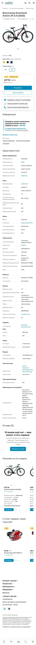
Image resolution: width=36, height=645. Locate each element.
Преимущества (8, 586)
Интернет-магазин (10, 581)
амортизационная (27, 223)
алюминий (24, 184)
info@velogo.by (8, 599)
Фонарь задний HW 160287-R (13, 553)
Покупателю (7, 583)
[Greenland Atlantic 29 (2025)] (14, 474)
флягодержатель (27, 370)
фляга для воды (27, 371)
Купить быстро (18, 93)
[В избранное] (15, 509)
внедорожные (25, 314)
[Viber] (9, 608)
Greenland (6, 143)
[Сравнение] (18, 642)
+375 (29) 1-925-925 (9, 596)
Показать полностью (10, 135)
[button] (4, 62)
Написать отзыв (18, 449)
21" (22, 194)
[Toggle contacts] (25, 2)
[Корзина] (33, 642)
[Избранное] (11, 642)
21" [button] (12, 69)
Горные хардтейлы (9, 141)
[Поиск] (25, 642)
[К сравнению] (19, 509)
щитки (24, 366)
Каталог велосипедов (23, 141)
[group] (18, 37)
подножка (25, 368)
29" (22, 289)
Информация (7, 589)
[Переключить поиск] (29, 2)
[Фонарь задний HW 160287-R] (14, 537)
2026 (22, 162)
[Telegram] (4, 608)
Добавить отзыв (10, 19)
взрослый (24, 176)
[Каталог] (4, 642)
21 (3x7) (23, 245)
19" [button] (5, 69)
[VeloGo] (9, 2)
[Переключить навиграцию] (2, 2)
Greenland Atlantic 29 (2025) (12, 489)
